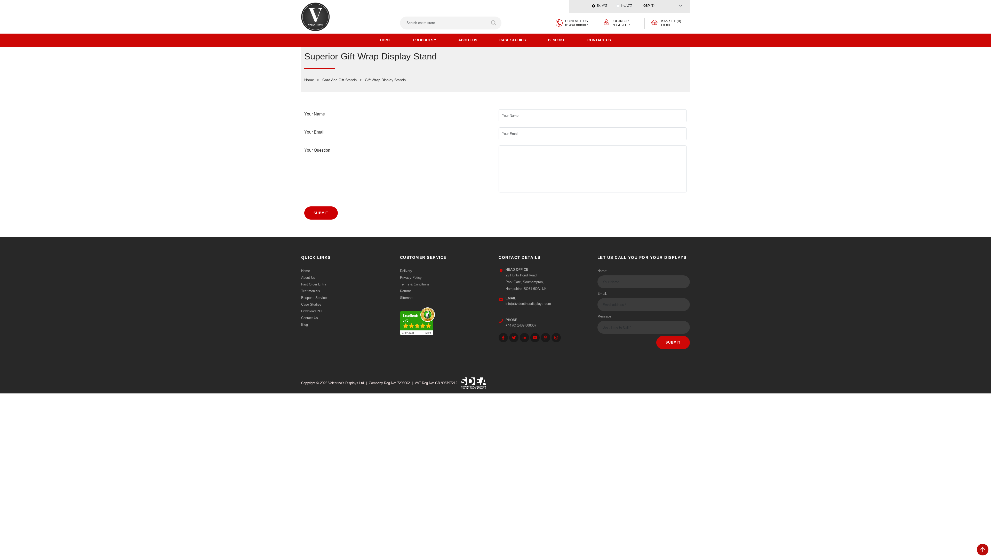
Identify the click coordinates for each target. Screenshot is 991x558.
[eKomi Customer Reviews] (417, 320)
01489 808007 (576, 25)
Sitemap (406, 298)
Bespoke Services (315, 298)
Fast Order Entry (313, 284)
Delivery (406, 271)
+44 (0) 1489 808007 (521, 325)
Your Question (317, 150)
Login (616, 21)
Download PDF (312, 311)
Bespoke (556, 40)
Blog (304, 325)
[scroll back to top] (982, 549)
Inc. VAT (626, 5)
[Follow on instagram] (556, 337)
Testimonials (310, 291)
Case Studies (512, 40)
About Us (467, 40)
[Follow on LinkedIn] (524, 337)
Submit (321, 213)
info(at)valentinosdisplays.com (528, 304)
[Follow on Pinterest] (545, 337)
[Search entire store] (494, 23)
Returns (406, 291)
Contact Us (599, 40)
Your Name (314, 114)
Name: (602, 271)
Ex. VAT (602, 5)
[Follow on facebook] (503, 337)
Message (604, 316)
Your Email (314, 132)
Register (620, 25)
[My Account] (606, 22)
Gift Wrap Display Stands (385, 80)
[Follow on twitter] (513, 337)
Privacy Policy (411, 278)
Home (385, 40)
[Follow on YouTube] (535, 337)
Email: (602, 294)
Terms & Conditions (414, 284)
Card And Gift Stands (339, 80)
